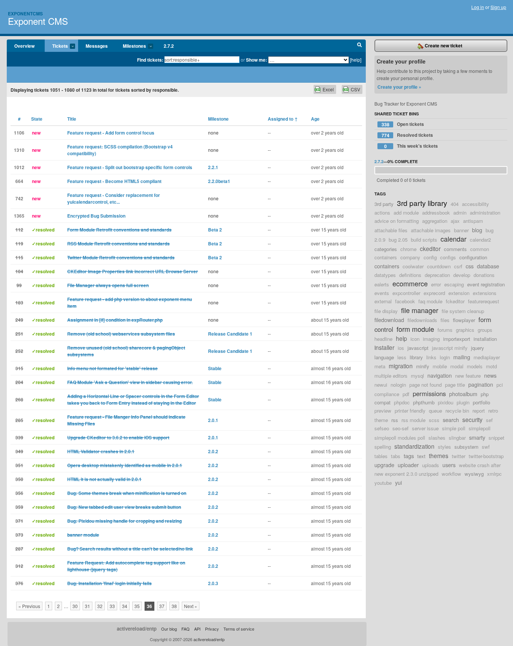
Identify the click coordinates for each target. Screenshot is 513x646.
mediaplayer (487, 357)
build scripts (424, 239)
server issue (425, 428)
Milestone (218, 118)
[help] (355, 59)
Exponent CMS (38, 20)
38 (174, 606)
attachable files (390, 230)
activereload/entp (137, 628)
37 (161, 606)
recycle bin (457, 410)
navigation (439, 375)
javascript (418, 347)
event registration (486, 284)
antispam (473, 220)
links (431, 357)
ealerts (381, 284)
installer (384, 347)
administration (485, 212)
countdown (439, 266)
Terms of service (238, 629)
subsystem (466, 446)
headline (383, 338)
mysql (417, 375)
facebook (405, 301)
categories (385, 249)
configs (448, 257)
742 (19, 198)
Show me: (256, 59)
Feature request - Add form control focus (110, 132)
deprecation (437, 274)
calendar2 (480, 239)
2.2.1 (213, 167)
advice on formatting (396, 220)
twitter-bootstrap (486, 456)
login (445, 357)
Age (315, 118)
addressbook (436, 212)
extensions (484, 293)
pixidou (445, 402)
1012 (19, 167)
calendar (453, 239)
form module (415, 329)
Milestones (130, 46)
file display (386, 311)
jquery (477, 347)
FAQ (185, 629)
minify (422, 366)
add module (406, 212)
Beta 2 (215, 229)
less (401, 357)
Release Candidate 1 (230, 333)
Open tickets (403, 124)
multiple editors (390, 375)
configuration (473, 257)
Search (359, 45)
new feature (468, 375)
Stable (215, 368)
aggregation (434, 220)
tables (381, 456)
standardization (414, 446)
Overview (24, 45)
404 (455, 203)
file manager (419, 310)
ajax (455, 220)
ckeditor (430, 248)
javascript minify (450, 347)
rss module (413, 420)
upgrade (384, 465)
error (436, 284)
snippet (496, 437)
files (445, 320)
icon (414, 338)
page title (455, 384)
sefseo (381, 428)
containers (386, 266)
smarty (477, 437)
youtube (383, 482)
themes (438, 455)
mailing (461, 357)
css (470, 266)
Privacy (212, 629)
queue (435, 410)
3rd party (384, 203)
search (451, 420)
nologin (398, 384)
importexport (456, 338)
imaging (431, 338)
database (488, 266)
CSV (355, 89)
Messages (97, 45)
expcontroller (406, 293)
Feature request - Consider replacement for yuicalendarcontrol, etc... (113, 198)
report (478, 410)
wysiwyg (474, 473)
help (401, 338)
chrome (408, 249)
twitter (458, 456)
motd (491, 366)
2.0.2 (213, 451)
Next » (190, 606)
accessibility (475, 203)
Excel (328, 89)
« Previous (29, 606)
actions (382, 212)
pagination (480, 384)
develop (461, 274)
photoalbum (463, 394)
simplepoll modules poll (399, 437)
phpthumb (424, 402)
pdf (406, 394)
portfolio (481, 402)
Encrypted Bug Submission (96, 215)
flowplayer (464, 320)
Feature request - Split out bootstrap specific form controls (129, 167)
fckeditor (455, 301)
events (381, 293)
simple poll (453, 428)
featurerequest (483, 301)
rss (394, 420)
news (490, 375)
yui (398, 482)
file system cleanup (463, 311)
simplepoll (479, 428)
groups (485, 329)
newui (380, 384)
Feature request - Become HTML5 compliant (114, 181)
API (197, 629)
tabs (395, 456)
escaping (454, 284)
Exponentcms (25, 13)
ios (401, 347)
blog (477, 230)
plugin (463, 402)
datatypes (385, 274)
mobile (440, 366)
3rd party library (422, 203)
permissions (429, 393)
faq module (430, 301)
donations (484, 274)
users (449, 465)
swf (486, 446)
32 (100, 606)
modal (456, 366)
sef (489, 420)
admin (459, 212)
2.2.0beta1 (219, 181)
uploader (408, 465)
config (430, 257)
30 (75, 606)
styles (444, 446)
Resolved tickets (407, 135)
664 (19, 181)
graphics (465, 329)
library (416, 357)
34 (124, 606)
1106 (19, 132)
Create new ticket (443, 45)
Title (71, 118)
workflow (451, 473)
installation (485, 338)
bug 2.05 (398, 239)
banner (461, 230)
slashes (437, 437)
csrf (458, 266)
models (475, 366)
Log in (477, 7)
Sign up (498, 7)
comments (455, 249)
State (36, 118)
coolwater (413, 266)
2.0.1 (213, 420)
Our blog (169, 629)
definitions (410, 274)
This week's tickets (411, 146)
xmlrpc (494, 473)
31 (87, 606)
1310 (19, 150)
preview (382, 410)
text (421, 456)
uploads (430, 465)
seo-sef (400, 428)
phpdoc (402, 402)
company (410, 257)
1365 (19, 215)
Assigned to (283, 118)
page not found (425, 384)
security (472, 419)
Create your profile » (399, 86)
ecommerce (410, 283)
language (384, 357)
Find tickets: (150, 59)
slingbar (457, 437)
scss (434, 420)
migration (401, 366)
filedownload (389, 320)
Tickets (56, 46)
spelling (382, 446)
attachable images (431, 230)
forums (445, 329)
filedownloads (422, 320)
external (383, 301)
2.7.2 (169, 45)
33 (112, 606)
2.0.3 (213, 583)
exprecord (434, 293)
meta (379, 366)
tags (409, 456)
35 (137, 606)
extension (458, 293)
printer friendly (410, 410)
